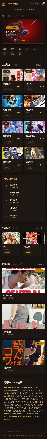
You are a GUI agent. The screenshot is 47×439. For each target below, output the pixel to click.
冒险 (20, 54)
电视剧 (19, 9)
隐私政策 (33, 435)
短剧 (32, 9)
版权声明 (11, 435)
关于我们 (4, 435)
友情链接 (40, 435)
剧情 (4, 49)
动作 (35, 49)
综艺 (24, 9)
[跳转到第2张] (23, 40)
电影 (14, 9)
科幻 (27, 49)
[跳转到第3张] (27, 40)
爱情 (20, 49)
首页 (3, 16)
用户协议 (26, 435)
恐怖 (12, 54)
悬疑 (12, 49)
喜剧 (4, 54)
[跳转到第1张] (19, 40)
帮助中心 (19, 435)
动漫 (28, 9)
